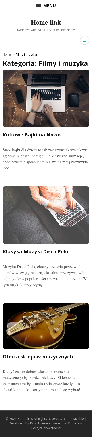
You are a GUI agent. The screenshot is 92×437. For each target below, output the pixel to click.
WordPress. (75, 423)
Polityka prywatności (46, 428)
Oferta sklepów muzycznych (38, 356)
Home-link (46, 22)
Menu (49, 6)
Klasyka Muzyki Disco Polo (35, 251)
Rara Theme (39, 423)
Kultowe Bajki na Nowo (32, 134)
